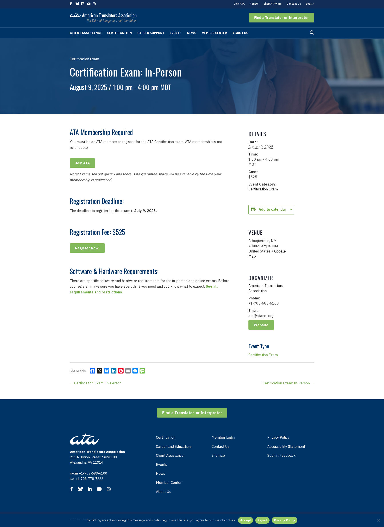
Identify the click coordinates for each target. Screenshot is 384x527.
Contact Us (294, 3)
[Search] (312, 33)
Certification (119, 33)
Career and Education (173, 446)
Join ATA (239, 3)
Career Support (150, 33)
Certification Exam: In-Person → (288, 383)
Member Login (223, 437)
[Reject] (378, 520)
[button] (281, 17)
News (191, 33)
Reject (262, 520)
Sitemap (218, 455)
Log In (310, 3)
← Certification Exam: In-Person (95, 383)
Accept (245, 520)
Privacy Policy (278, 437)
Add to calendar (272, 209)
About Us (240, 33)
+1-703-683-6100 (93, 473)
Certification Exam (263, 189)
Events (176, 33)
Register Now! (87, 248)
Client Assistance (86, 33)
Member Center (214, 33)
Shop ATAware (273, 3)
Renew (254, 3)
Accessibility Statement (286, 446)
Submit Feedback (281, 455)
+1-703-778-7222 (89, 479)
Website (261, 325)
